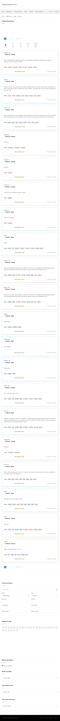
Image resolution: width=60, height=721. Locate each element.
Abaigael (6, 134)
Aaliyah (6, 52)
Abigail (23, 147)
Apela (27, 479)
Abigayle (17, 452)
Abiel (21, 479)
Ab (10, 248)
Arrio (27, 95)
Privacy (46, 718)
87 (20, 38)
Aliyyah (35, 67)
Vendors (31, 11)
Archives (41, 718)
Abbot (6, 314)
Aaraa (9, 95)
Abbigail (17, 147)
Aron (25, 122)
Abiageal (10, 172)
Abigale (11, 452)
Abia (35, 301)
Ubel (32, 504)
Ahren (13, 122)
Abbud (19, 327)
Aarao (5, 79)
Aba (13, 248)
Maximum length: (34, 611)
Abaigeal (6, 160)
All (5, 45)
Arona (29, 122)
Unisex (28, 45)
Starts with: (4, 599)
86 (17, 38)
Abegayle (6, 439)
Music (25, 11)
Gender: (3, 593)
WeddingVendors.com (9, 4)
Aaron (6, 108)
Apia (27, 554)
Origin (15, 16)
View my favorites (7, 665)
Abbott (15, 327)
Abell (13, 479)
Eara (35, 95)
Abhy (36, 275)
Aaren (9, 122)
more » (38, 95)
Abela (9, 479)
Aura (32, 95)
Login (57, 11)
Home (3, 16)
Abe (38, 248)
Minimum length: (5, 611)
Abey (32, 275)
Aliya (26, 67)
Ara (14, 95)
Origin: (32, 593)
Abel (5, 464)
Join (51, 11)
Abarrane (6, 185)
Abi (32, 301)
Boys (13, 45)
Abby (33, 248)
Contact (56, 718)
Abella (16, 479)
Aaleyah (10, 67)
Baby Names (9, 11)
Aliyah (30, 67)
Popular (35, 45)
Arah (19, 95)
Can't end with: (34, 605)
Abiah (5, 541)
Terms (51, 718)
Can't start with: (5, 605)
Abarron (10, 198)
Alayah (15, 67)
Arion (20, 122)
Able (24, 479)
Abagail (11, 147)
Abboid (9, 327)
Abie (23, 554)
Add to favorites (52, 71)
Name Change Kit (39, 11)
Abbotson (7, 339)
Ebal (31, 479)
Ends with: (33, 599)
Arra (23, 95)
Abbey (22, 248)
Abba (5, 235)
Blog (3, 11)
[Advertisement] (30, 30)
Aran (17, 122)
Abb (17, 248)
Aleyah (20, 67)
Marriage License (18, 11)
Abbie (28, 248)
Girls (21, 45)
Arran (33, 122)
